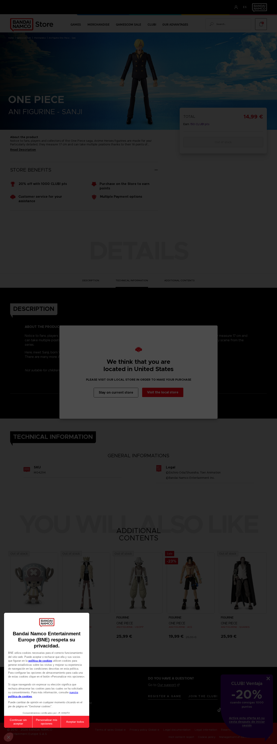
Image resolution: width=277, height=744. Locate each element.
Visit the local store (162, 392)
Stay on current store (116, 392)
